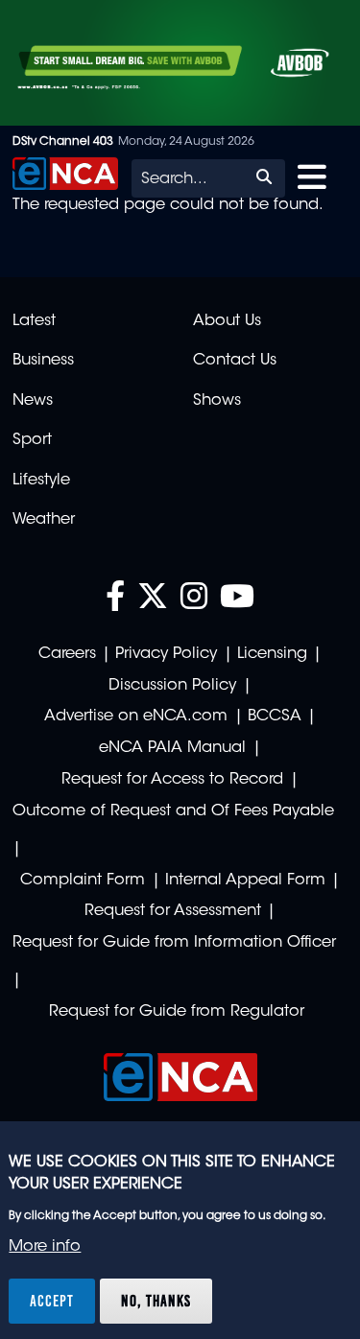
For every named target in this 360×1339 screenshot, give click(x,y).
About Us (227, 321)
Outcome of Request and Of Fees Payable (173, 811)
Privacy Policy (166, 654)
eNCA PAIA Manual (172, 748)
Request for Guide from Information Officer (174, 943)
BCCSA (274, 716)
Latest (34, 321)
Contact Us (234, 360)
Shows (217, 401)
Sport (32, 440)
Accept (52, 1300)
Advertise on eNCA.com (136, 716)
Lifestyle (41, 480)
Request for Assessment (172, 911)
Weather (43, 520)
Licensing (272, 654)
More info (45, 1247)
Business (43, 360)
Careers (67, 654)
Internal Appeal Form (245, 880)
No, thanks (156, 1300)
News (32, 401)
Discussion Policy (172, 685)
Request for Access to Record (172, 779)
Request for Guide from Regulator (176, 1012)
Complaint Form (82, 880)
